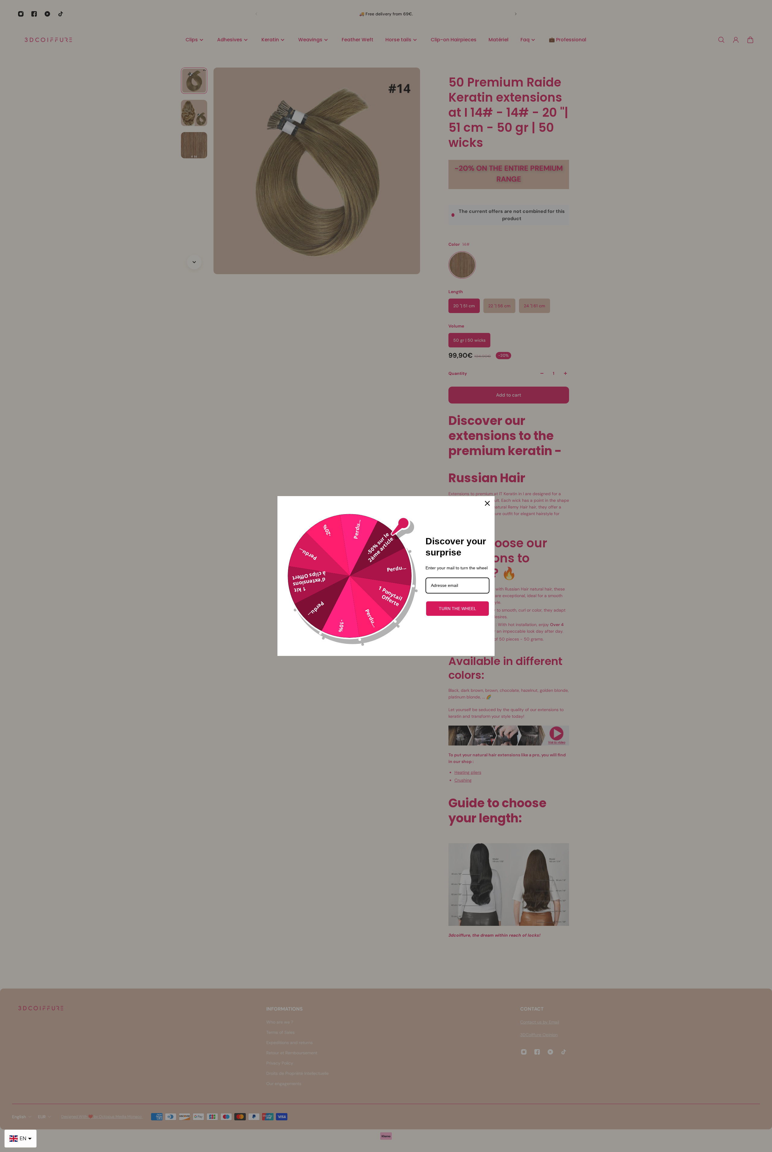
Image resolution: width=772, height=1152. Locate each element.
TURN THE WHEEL (457, 608)
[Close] (487, 503)
